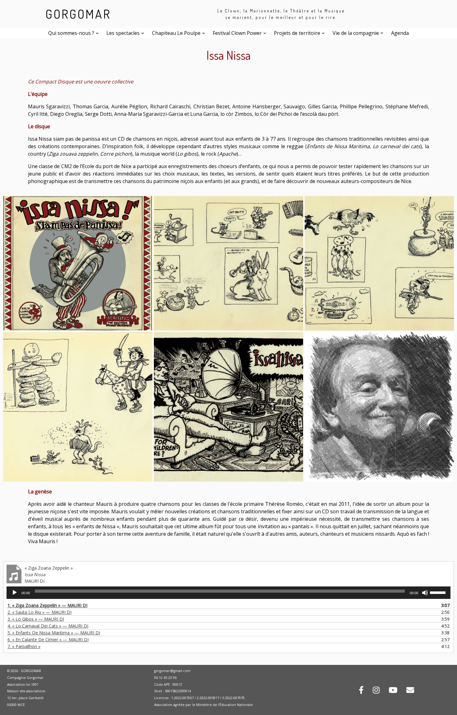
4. (47, 626)
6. (48, 639)
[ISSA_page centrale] (228, 406)
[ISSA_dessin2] (379, 262)
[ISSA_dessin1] (228, 262)
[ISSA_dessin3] (77, 406)
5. (53, 633)
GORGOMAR (78, 13)
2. (39, 612)
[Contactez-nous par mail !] (410, 691)
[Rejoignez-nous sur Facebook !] (361, 691)
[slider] (438, 592)
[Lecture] (15, 593)
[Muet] (425, 593)
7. (23, 646)
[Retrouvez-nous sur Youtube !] (393, 691)
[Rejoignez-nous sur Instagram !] (376, 691)
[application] (228, 592)
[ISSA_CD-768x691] (77, 262)
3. (35, 619)
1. (47, 605)
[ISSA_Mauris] (379, 406)
